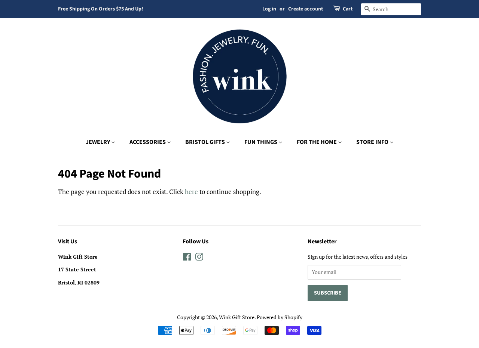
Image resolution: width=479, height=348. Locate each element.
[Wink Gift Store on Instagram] (199, 258)
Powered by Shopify (279, 317)
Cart (348, 9)
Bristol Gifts (205, 142)
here (191, 191)
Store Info (373, 142)
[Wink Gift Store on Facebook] (187, 258)
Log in (269, 9)
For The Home (317, 142)
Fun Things (261, 142)
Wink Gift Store (236, 317)
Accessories (148, 142)
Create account (305, 9)
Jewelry (98, 142)
